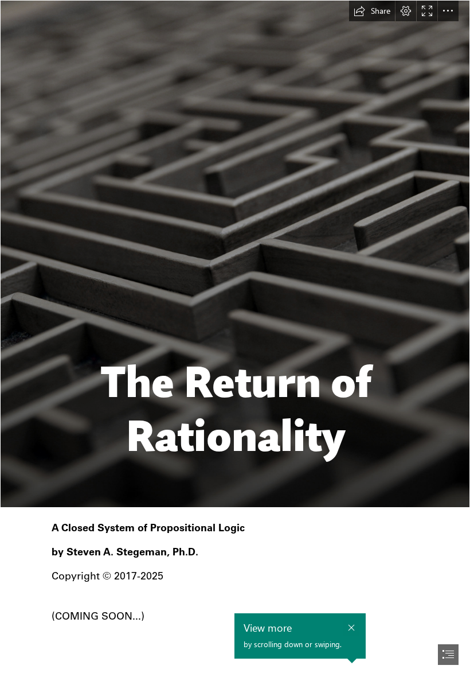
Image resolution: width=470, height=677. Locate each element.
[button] (372, 11)
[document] (235, 338)
